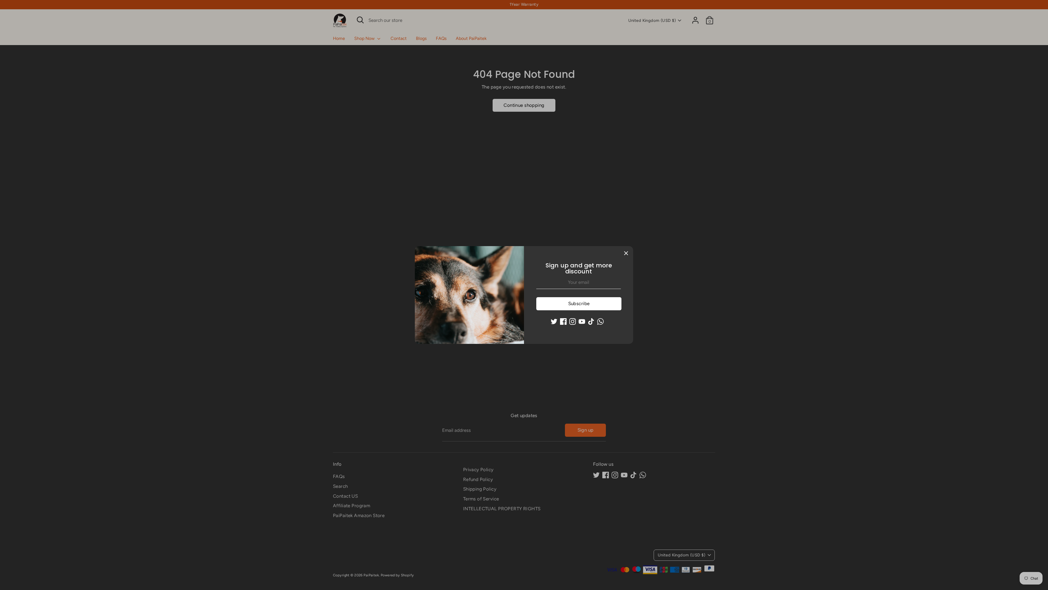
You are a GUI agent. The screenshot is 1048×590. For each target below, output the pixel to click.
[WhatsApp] (600, 321)
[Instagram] (572, 321)
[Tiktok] (591, 321)
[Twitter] (554, 321)
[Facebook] (563, 321)
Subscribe (579, 303)
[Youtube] (582, 321)
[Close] (626, 253)
